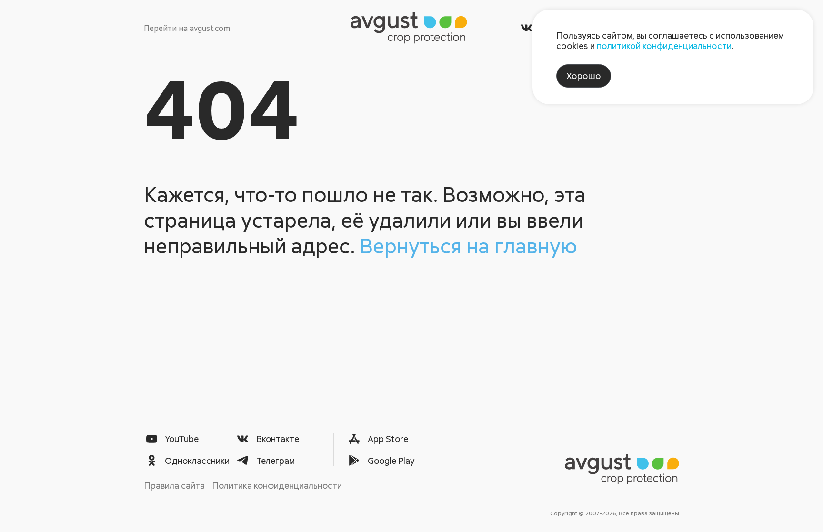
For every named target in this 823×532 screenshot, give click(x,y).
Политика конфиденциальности (277, 485)
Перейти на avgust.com (187, 28)
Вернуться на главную (468, 245)
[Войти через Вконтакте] (526, 28)
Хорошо (583, 75)
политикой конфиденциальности (664, 45)
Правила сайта (174, 485)
